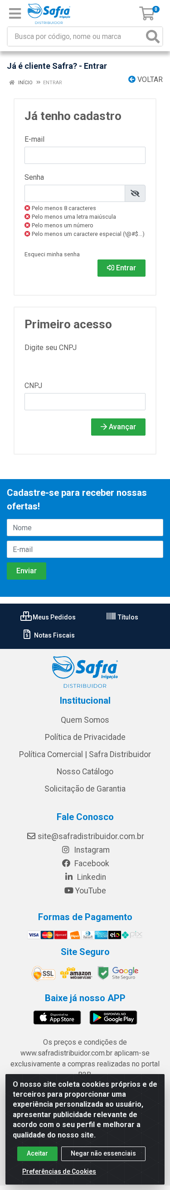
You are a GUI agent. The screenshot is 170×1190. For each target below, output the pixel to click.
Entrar (125, 268)
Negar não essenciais (103, 1153)
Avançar (121, 426)
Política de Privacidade (85, 737)
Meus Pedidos (53, 617)
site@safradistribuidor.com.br (91, 836)
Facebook (91, 863)
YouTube (90, 890)
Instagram (91, 849)
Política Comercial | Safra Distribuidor (85, 754)
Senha (34, 177)
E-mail (34, 139)
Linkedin (90, 877)
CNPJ (33, 385)
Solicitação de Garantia (85, 788)
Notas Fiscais (54, 635)
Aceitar (37, 1153)
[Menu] (15, 13)
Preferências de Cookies (59, 1171)
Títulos (127, 617)
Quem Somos (85, 720)
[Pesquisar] (152, 36)
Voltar (149, 79)
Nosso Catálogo (85, 771)
